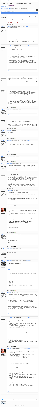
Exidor (2, 156)
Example (9, 269)
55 (13, 11)
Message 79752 (9, 74)
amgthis (2, 234)
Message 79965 (9, 190)
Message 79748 (9, 14)
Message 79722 (28, 26)
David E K (3, 248)
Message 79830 (9, 118)
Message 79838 (9, 140)
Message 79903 (9, 163)
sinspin (2, 317)
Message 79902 (9, 156)
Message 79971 (9, 234)
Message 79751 (9, 45)
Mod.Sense (2, 14)
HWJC (2, 118)
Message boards (3, 8)
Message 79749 (9, 26)
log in (10, 10)
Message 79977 (9, 292)
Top (37, 399)
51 (9, 11)
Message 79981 (9, 348)
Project (5, 399)
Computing (9, 399)
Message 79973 (9, 248)
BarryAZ (2, 45)
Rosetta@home (4, 0)
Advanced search (3, 6)
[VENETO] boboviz (3, 131)
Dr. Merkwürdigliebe (3, 261)
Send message (3, 17)
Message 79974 (9, 260)
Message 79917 (9, 173)
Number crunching (8, 8)
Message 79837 (9, 130)
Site (19, 399)
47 (5, 11)
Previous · (2, 11)
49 (7, 11)
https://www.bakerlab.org (19, 406)
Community (15, 399)
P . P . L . (2, 190)
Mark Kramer (3, 173)
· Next (15, 11)
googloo (2, 207)
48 (6, 11)
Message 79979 (9, 317)
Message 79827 (9, 109)
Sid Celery (2, 140)
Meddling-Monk (3, 26)
